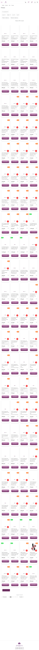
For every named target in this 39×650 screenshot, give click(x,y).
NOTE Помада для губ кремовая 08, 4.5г (23, 365)
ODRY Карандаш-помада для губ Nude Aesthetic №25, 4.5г (5, 553)
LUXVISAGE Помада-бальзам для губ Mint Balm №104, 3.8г (5, 295)
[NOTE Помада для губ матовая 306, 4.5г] (5, 429)
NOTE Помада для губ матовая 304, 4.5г (23, 412)
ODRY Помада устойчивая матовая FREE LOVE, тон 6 (5, 577)
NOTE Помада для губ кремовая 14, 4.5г (24, 388)
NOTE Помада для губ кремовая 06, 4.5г (5, 365)
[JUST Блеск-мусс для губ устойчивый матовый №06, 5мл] (5, 100)
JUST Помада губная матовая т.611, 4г (33, 177)
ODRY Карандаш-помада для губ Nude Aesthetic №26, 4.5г (14, 553)
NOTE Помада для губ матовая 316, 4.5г (14, 459)
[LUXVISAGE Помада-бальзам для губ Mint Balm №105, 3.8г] (15, 288)
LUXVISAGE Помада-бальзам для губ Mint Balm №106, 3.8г (24, 295)
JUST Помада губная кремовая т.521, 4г (14, 106)
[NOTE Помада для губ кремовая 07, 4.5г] (15, 359)
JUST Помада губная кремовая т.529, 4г (5, 153)
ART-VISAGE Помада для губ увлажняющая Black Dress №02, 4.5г (5, 37)
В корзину (5, 44)
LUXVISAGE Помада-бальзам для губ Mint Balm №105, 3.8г (15, 295)
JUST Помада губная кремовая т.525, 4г (14, 130)
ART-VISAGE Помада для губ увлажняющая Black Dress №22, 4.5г (14, 61)
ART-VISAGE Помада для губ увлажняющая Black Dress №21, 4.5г (5, 61)
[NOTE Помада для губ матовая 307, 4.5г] (15, 429)
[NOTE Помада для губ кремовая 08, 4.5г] (24, 359)
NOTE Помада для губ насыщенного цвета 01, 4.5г (23, 459)
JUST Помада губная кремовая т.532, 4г (33, 153)
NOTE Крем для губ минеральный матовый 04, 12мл (5, 318)
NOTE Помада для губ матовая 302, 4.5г (14, 412)
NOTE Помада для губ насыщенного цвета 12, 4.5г (33, 483)
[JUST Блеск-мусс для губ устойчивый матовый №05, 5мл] (33, 77)
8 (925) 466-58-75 (25, 2)
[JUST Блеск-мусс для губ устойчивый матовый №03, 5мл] (15, 77)
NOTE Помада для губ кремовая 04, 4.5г (24, 341)
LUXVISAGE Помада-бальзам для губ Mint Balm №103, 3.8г (33, 271)
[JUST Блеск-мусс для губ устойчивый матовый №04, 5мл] (24, 77)
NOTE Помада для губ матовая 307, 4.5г (14, 435)
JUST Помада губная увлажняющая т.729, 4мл (5, 224)
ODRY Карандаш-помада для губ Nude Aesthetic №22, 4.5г (14, 530)
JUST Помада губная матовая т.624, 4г (24, 200)
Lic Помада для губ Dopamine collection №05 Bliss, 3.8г (23, 248)
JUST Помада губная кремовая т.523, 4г (33, 106)
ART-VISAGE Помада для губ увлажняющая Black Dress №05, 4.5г (14, 37)
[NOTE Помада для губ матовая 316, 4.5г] (15, 453)
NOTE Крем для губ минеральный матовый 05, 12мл (14, 318)
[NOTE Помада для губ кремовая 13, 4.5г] (15, 382)
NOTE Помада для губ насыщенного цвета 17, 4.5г (23, 506)
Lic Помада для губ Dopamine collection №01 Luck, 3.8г (33, 224)
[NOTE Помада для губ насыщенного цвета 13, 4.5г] (5, 500)
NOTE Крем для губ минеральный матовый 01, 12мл (33, 295)
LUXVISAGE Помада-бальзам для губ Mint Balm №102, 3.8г (24, 271)
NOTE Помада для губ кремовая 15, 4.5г (33, 388)
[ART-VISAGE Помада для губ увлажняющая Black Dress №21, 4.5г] (5, 53)
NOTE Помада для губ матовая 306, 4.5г (5, 436)
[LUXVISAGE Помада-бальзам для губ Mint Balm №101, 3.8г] (15, 265)
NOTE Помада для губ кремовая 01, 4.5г (5, 341)
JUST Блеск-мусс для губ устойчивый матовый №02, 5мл (5, 83)
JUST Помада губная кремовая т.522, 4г (24, 106)
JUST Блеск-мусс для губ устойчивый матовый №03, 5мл (14, 83)
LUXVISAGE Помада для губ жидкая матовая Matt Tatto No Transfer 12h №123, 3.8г (33, 249)
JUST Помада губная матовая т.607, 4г (24, 177)
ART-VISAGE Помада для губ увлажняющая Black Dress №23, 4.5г (24, 61)
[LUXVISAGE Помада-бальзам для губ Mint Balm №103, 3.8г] (33, 265)
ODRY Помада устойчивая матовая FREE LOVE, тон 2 (24, 553)
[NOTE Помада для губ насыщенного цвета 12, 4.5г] (33, 476)
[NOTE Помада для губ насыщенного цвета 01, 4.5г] (24, 453)
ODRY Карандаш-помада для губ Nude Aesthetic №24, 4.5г (33, 530)
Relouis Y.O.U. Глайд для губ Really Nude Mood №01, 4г (33, 577)
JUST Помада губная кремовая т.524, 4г (5, 130)
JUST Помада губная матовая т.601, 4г (5, 177)
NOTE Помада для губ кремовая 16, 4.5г (5, 412)
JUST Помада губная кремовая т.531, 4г (24, 153)
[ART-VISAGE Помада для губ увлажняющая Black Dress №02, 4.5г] (5, 30)
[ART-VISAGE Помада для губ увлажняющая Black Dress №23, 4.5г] (24, 53)
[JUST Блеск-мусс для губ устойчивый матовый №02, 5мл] (5, 77)
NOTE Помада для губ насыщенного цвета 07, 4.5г (23, 483)
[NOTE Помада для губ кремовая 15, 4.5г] (33, 382)
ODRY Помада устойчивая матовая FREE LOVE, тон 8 (24, 577)
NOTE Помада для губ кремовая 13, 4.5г (14, 388)
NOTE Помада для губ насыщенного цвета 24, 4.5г (5, 530)
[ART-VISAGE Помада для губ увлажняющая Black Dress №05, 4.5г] (15, 30)
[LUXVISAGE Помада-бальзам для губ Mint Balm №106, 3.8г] (24, 288)
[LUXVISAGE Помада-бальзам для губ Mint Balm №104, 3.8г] (5, 288)
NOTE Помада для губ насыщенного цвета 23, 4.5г (33, 506)
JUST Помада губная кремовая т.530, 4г (14, 153)
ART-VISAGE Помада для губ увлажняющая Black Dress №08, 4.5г (24, 37)
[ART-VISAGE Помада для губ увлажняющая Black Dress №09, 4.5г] (33, 30)
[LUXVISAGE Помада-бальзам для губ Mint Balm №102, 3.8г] (24, 265)
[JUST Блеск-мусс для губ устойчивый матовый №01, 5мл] (33, 53)
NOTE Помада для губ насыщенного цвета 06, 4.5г (14, 483)
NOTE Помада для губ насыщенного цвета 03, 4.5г (33, 459)
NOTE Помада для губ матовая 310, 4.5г (33, 435)
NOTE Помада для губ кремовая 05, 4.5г (33, 341)
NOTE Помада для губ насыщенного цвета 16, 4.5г (14, 506)
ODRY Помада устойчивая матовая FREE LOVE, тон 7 (14, 577)
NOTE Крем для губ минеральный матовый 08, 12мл (33, 318)
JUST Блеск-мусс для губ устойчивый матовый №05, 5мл (33, 83)
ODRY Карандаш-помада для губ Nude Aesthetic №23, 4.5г (24, 530)
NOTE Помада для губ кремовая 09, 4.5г (33, 365)
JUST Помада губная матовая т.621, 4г (14, 200)
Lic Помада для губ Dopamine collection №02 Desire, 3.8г (5, 248)
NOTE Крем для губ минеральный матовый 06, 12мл (23, 318)
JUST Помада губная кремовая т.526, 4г (24, 130)
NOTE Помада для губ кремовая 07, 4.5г (14, 365)
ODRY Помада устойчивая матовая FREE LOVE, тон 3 (33, 553)
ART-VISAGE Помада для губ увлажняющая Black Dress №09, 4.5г (33, 37)
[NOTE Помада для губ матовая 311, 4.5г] (5, 453)
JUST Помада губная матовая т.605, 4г (14, 177)
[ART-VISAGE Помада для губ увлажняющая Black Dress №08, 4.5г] (24, 30)
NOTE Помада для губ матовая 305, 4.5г (33, 412)
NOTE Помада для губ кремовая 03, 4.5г (14, 342)
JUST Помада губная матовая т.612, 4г (5, 200)
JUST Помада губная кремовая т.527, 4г (33, 130)
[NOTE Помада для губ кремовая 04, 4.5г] (24, 335)
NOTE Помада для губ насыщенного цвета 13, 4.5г (5, 506)
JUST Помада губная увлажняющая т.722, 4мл (33, 201)
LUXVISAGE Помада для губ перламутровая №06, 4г (5, 272)
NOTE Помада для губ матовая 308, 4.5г (23, 436)
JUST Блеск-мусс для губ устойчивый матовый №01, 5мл (33, 60)
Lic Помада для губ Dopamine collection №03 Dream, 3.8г (14, 248)
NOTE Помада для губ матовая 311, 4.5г (5, 459)
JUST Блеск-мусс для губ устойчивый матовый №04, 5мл (23, 83)
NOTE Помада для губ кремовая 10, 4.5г (5, 388)
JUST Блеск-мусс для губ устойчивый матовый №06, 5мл (5, 107)
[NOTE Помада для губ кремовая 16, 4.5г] (5, 406)
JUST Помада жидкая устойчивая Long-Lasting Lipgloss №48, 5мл (24, 225)
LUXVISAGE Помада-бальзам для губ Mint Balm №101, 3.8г (15, 271)
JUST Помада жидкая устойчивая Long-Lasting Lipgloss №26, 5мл (15, 225)
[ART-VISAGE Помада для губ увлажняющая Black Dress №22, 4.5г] (15, 53)
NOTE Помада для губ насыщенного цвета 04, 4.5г (5, 483)
